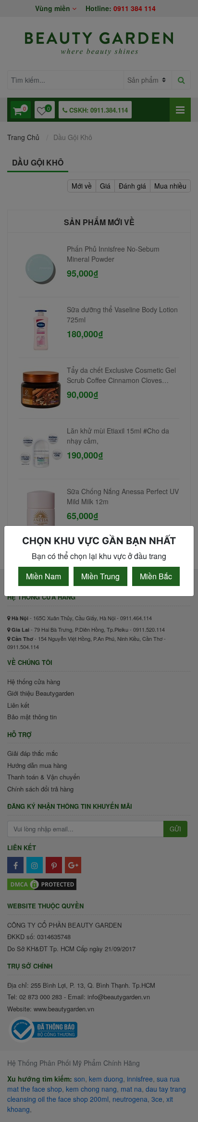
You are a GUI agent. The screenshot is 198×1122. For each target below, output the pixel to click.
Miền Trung (100, 576)
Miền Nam (43, 576)
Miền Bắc (156, 576)
